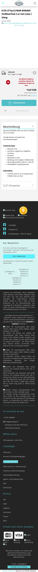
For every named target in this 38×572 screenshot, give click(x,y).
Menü (3, 3)
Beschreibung (11, 126)
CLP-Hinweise (11, 185)
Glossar (5, 516)
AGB (4, 483)
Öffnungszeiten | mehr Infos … (13, 440)
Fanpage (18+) (13, 229)
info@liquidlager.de (11, 422)
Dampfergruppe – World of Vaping (20, 234)
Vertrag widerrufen (10, 461)
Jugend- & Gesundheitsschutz (13, 479)
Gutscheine (7, 512)
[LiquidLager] (19, 3)
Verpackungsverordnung (11, 475)
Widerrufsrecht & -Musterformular (14, 467)
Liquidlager (12, 225)
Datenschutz (7, 488)
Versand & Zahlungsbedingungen (14, 456)
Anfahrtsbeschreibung (12, 428)
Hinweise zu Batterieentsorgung (13, 471)
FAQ (4, 500)
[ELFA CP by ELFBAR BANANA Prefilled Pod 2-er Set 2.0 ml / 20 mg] (19, 39)
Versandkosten (12, 555)
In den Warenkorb (19, 103)
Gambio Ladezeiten (8, 571)
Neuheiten (29, 322)
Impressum (7, 452)
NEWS (5, 504)
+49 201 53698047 (9, 417)
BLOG (5, 521)
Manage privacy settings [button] (19, 567)
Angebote (15, 324)
